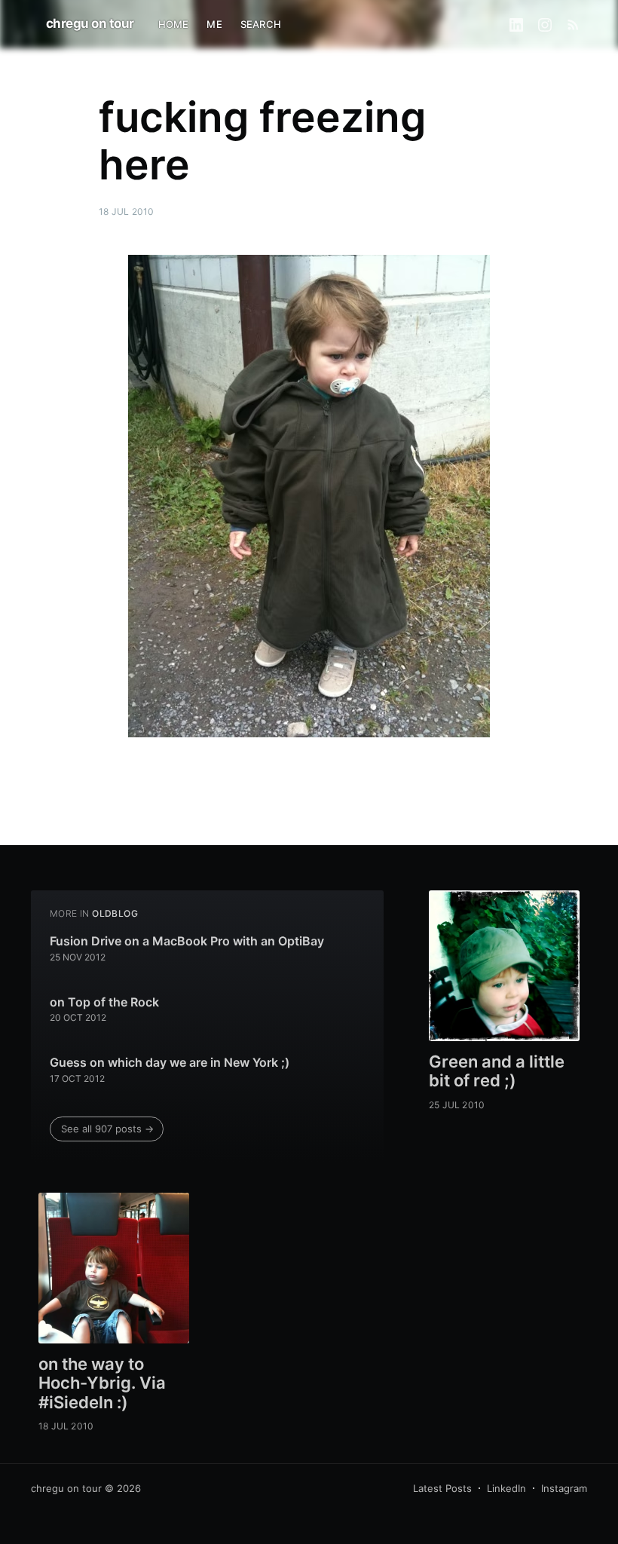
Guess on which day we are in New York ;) (169, 1062)
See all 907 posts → (107, 1129)
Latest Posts (442, 1488)
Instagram (564, 1488)
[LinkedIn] (516, 24)
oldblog (115, 913)
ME (214, 24)
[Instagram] (545, 24)
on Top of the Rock (104, 1001)
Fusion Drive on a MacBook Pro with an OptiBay (187, 940)
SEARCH (260, 24)
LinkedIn (506, 1488)
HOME (173, 24)
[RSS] (573, 24)
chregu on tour (90, 23)
